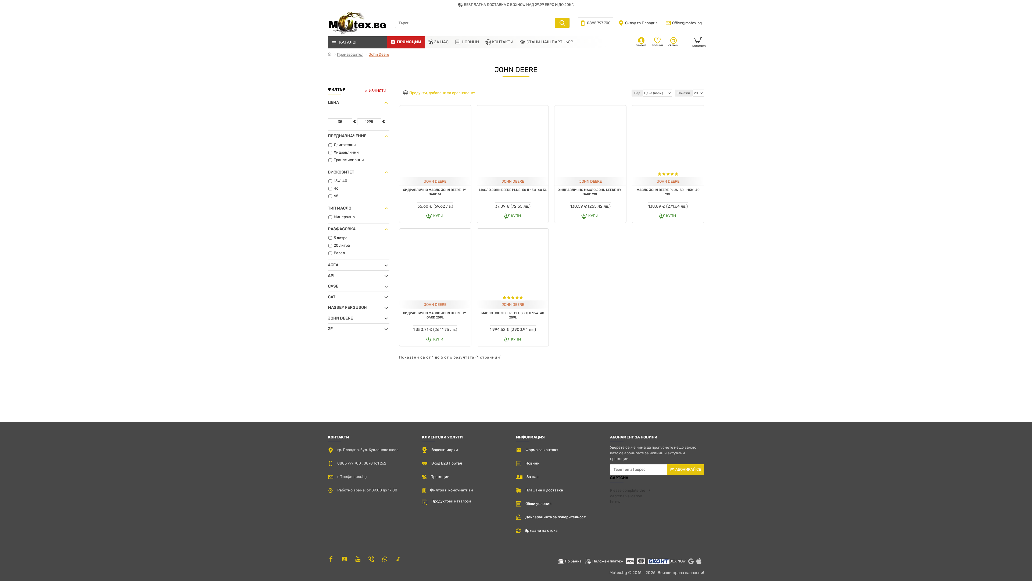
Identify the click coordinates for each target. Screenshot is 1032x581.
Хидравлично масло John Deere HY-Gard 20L (590, 192)
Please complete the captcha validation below (627, 496)
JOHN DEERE (435, 181)
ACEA (333, 265)
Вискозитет (341, 172)
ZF (330, 328)
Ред (637, 93)
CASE (333, 286)
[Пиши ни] (371, 559)
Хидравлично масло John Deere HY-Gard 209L (435, 315)
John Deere (379, 54)
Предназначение (347, 135)
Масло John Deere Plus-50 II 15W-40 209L (512, 315)
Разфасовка (342, 228)
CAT (331, 297)
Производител (350, 54)
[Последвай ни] (330, 559)
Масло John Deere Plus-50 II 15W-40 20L (668, 192)
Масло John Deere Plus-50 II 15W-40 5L (513, 190)
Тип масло (339, 208)
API (331, 275)
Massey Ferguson (347, 307)
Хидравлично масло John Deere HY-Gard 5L (435, 192)
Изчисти (377, 90)
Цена (333, 102)
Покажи (684, 93)
